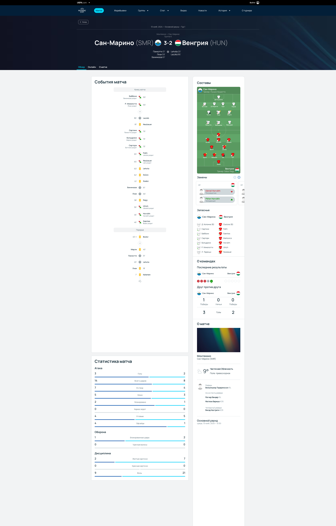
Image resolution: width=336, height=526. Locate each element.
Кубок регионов (82, 10)
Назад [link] (84, 22)
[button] (143, 10)
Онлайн (92, 67)
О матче (103, 67)
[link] (99, 10)
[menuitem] (101, 10)
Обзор (81, 67)
